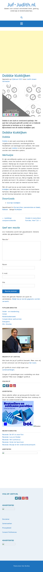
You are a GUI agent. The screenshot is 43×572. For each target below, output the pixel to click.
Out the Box (26, 566)
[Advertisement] (21, 52)
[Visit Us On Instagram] (14, 387)
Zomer (4, 314)
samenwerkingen (8, 370)
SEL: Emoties (7, 324)
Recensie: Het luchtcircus (11, 440)
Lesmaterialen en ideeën (32, 207)
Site (3, 282)
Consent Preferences (9, 532)
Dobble (5, 141)
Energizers (6, 322)
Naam (4, 264)
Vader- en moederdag (10, 311)
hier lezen (32, 363)
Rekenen (5, 209)
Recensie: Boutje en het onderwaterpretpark (18, 445)
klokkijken (5, 189)
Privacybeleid (6, 528)
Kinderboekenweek (9, 317)
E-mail (4, 273)
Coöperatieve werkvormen (12, 319)
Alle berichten (18, 207)
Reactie (5, 239)
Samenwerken (7, 523)
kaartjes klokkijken (13, 203)
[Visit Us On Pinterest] (11, 387)
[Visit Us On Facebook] (7, 387)
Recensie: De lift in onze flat (12, 435)
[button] (21, 24)
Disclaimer (5, 519)
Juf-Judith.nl (21, 5)
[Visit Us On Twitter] (4, 387)
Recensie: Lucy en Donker (11, 437)
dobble (14, 148)
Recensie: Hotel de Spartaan (13, 442)
